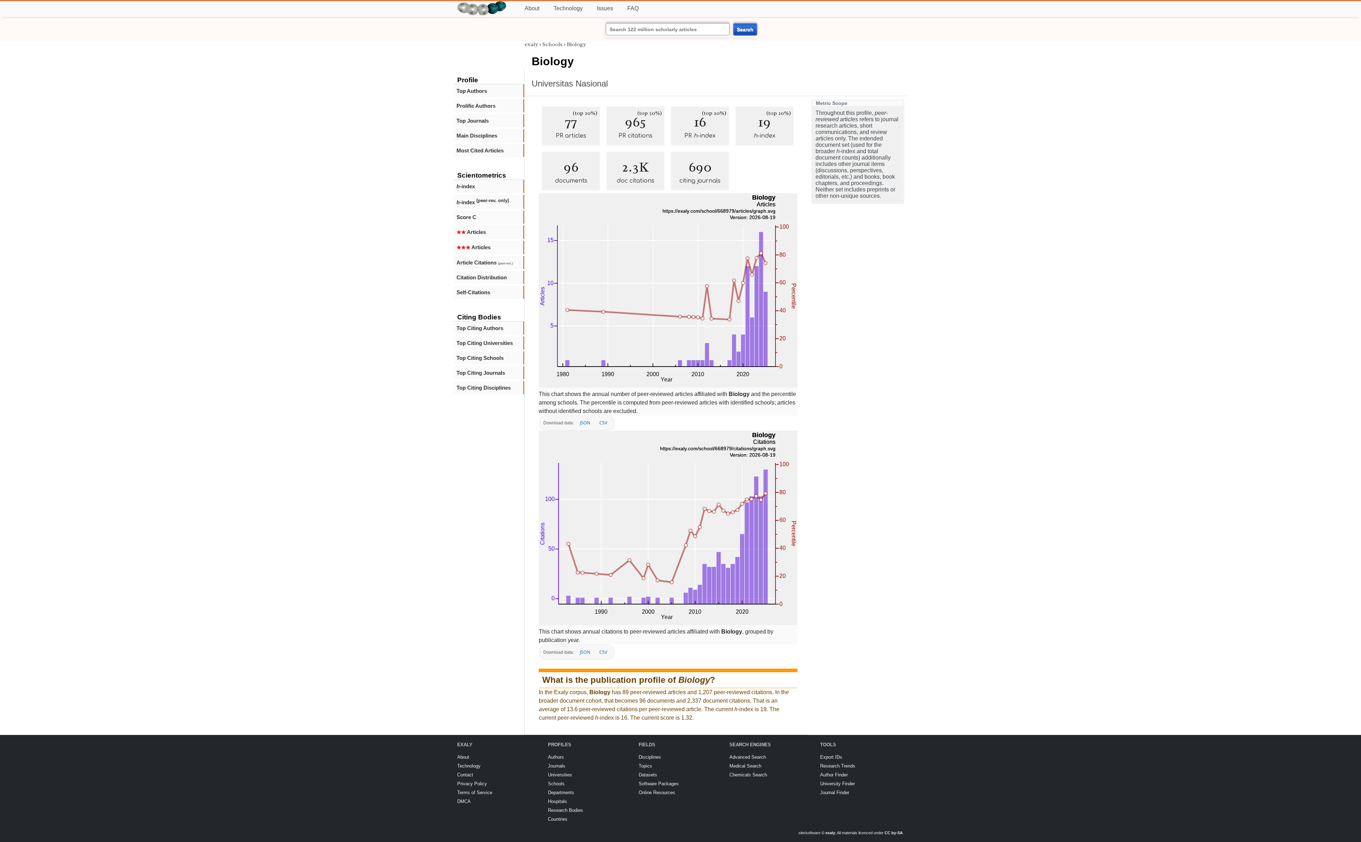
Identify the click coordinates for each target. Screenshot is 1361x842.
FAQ (633, 8)
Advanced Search (747, 757)
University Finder (837, 783)
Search (745, 29)
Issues (605, 8)
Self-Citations (473, 292)
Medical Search (745, 766)
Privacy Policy (472, 783)
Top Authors (472, 91)
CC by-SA (894, 833)
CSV (603, 423)
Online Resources (657, 792)
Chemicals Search (748, 774)
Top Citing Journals (481, 373)
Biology (576, 44)
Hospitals (557, 801)
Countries (557, 819)
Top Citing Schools (480, 358)
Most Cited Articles (480, 150)
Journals (556, 766)
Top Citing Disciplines (484, 388)
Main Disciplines (477, 136)
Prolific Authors (476, 106)
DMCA (464, 801)
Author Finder (834, 774)
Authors (556, 757)
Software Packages (659, 783)
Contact (465, 774)
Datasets (648, 774)
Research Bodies (565, 810)
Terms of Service (474, 792)
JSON (585, 423)
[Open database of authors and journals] (482, 4)
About (532, 8)
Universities (560, 774)
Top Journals (473, 121)
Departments (561, 792)
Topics (645, 766)
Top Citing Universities (485, 343)
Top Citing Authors (480, 328)
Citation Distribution (482, 277)
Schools (552, 44)
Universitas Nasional (570, 83)
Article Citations (485, 263)
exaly (531, 44)
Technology (568, 8)
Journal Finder (834, 792)
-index (466, 186)
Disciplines (650, 757)
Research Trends (837, 766)
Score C (466, 217)
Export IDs (831, 757)
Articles (471, 232)
